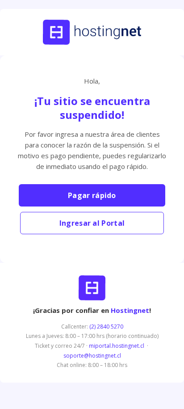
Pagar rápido (92, 195)
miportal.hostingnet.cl (116, 346)
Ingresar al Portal (92, 223)
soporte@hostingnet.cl (92, 355)
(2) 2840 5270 (106, 326)
